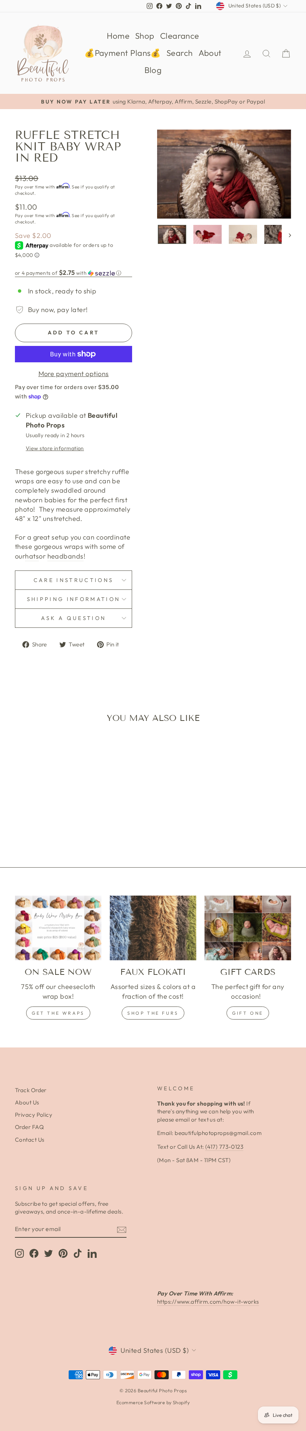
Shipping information (73, 599)
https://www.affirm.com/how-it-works (208, 1301)
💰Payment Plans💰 (122, 53)
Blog (153, 70)
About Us (27, 1102)
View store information (55, 448)
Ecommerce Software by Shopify (153, 1402)
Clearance (179, 36)
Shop (144, 36)
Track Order (31, 1090)
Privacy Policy (33, 1114)
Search (179, 53)
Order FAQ (29, 1127)
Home (118, 36)
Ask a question (73, 618)
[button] (73, 273)
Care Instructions (73, 580)
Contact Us (29, 1139)
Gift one (247, 1013)
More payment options (73, 373)
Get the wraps (58, 1013)
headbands (65, 556)
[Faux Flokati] (153, 928)
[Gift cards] (247, 928)
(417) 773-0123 (224, 1146)
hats (32, 556)
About (210, 53)
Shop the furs (153, 1013)
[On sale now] (58, 928)
